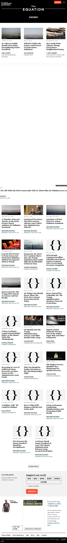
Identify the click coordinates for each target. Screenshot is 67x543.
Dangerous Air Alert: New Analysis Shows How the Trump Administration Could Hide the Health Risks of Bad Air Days (33, 259)
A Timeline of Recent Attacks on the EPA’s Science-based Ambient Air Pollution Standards (11, 223)
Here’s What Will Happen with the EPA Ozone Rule (33, 407)
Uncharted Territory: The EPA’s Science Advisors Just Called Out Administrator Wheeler (33, 223)
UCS (15, 477)
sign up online (53, 505)
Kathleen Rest (29, 341)
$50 (35, 479)
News (32, 535)
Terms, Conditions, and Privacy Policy (53, 523)
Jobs (38, 535)
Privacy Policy (6, 535)
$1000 (57, 479)
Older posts (33, 466)
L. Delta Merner (51, 53)
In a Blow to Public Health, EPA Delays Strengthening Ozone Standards (11, 46)
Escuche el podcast (33, 529)
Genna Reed (50, 341)
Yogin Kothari (29, 376)
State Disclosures (18, 535)
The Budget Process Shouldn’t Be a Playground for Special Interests (54, 367)
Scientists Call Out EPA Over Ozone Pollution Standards (54, 221)
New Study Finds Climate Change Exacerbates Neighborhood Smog (55, 46)
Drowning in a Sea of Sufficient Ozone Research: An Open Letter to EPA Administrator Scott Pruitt (10, 372)
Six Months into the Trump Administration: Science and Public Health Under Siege (32, 334)
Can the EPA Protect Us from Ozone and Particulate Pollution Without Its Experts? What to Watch (10, 258)
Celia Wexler (6, 410)
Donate (58, 2)
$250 (49, 479)
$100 (42, 479)
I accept (63, 539)
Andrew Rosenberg (30, 267)
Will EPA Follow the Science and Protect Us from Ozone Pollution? (32, 46)
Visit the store (16, 528)
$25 (29, 479)
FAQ (27, 535)
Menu (63, 2)
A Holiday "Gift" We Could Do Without (10, 406)
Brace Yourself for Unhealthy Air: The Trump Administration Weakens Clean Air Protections (54, 298)
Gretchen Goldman (8, 230)
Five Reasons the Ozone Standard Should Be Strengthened (20, 444)
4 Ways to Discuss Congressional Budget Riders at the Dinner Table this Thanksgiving (11, 335)
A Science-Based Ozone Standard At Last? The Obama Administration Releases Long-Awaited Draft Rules (43, 446)
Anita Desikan (28, 53)
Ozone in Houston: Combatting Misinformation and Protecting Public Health (55, 409)
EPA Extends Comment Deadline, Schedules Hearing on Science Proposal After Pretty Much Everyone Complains (55, 260)
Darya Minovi (6, 53)
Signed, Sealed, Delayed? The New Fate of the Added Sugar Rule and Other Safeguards (55, 333)
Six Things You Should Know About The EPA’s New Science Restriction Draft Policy (33, 297)
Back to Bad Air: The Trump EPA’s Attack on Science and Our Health (10, 295)
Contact (44, 535)
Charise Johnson (7, 342)
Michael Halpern (52, 268)
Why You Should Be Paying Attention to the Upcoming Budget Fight (33, 370)
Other (44, 482)
